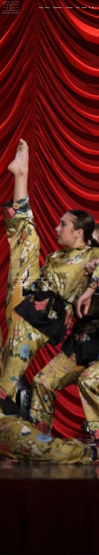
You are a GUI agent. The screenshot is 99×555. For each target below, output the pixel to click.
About (47, 7)
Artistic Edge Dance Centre (35, 277)
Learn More (19, 285)
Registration (57, 7)
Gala (77, 7)
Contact (84, 7)
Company (69, 7)
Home (41, 7)
